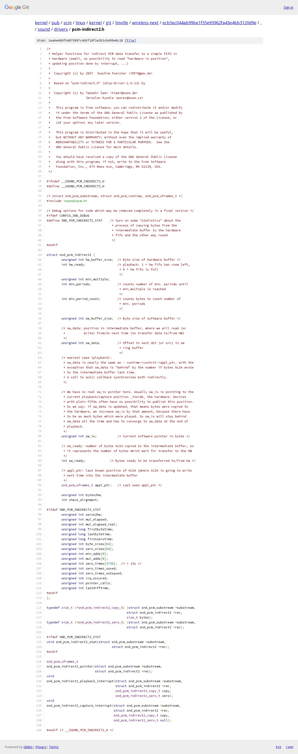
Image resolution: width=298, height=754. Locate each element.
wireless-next (145, 22)
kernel (41, 22)
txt (278, 747)
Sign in (288, 7)
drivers (61, 29)
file (130, 40)
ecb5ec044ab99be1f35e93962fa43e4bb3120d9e (209, 22)
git (108, 22)
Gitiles (28, 747)
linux (80, 22)
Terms (54, 747)
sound (44, 29)
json (289, 747)
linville (121, 22)
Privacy (40, 747)
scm (68, 22)
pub (55, 22)
